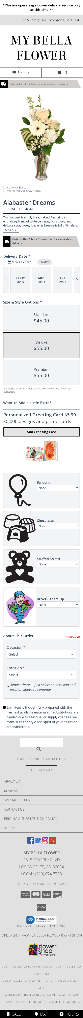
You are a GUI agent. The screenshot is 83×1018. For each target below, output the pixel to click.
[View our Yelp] (52, 842)
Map (43, 1014)
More (9, 230)
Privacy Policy (12, 1002)
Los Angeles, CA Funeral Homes (27, 966)
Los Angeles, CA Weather (23, 980)
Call (15, 1014)
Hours (71, 1014)
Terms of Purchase (42, 1002)
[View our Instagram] (45, 842)
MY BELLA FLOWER (41, 48)
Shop (23, 72)
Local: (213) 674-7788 (41, 874)
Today (44, 262)
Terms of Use (71, 1002)
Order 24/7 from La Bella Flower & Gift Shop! (41, 935)
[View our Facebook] (30, 842)
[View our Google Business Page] (38, 842)
